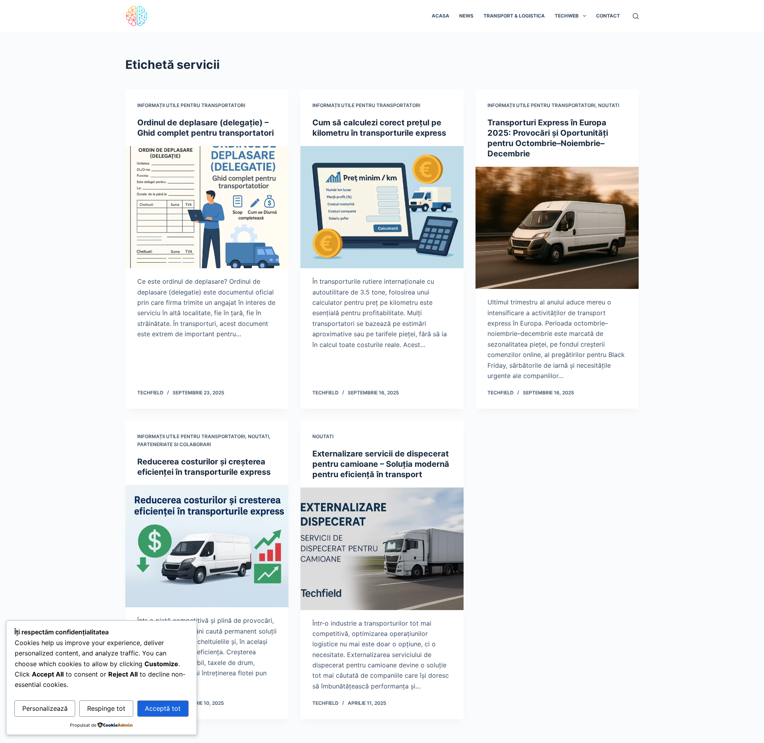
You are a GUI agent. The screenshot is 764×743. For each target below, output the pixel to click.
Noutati (608, 105)
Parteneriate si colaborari (174, 444)
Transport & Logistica (514, 16)
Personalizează (45, 708)
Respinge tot (106, 708)
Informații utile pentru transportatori (191, 105)
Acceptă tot (163, 708)
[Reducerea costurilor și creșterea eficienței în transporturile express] (206, 546)
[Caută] (636, 16)
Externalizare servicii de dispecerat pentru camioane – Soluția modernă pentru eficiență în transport (380, 464)
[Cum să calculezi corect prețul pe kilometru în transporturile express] (382, 207)
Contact (608, 16)
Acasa (440, 16)
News (466, 16)
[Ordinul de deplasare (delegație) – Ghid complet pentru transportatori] (206, 207)
